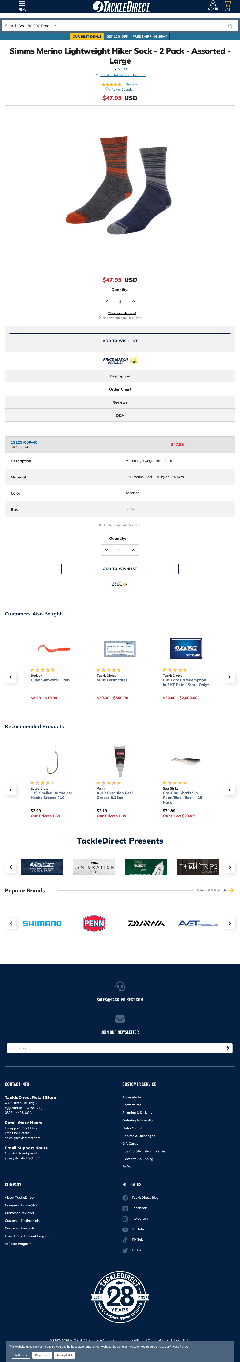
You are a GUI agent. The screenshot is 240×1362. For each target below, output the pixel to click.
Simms (123, 69)
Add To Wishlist (120, 340)
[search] (230, 26)
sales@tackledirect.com (22, 1138)
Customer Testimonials (22, 1220)
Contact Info (131, 1105)
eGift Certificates (112, 680)
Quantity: (120, 289)
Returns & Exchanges (138, 1136)
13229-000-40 (24, 442)
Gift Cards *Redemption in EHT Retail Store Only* (186, 682)
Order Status (132, 1128)
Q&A (120, 415)
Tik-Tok (137, 1239)
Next (229, 867)
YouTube (138, 1229)
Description (120, 376)
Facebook (139, 1208)
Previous (10, 867)
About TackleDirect (19, 1197)
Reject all (42, 1355)
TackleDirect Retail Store (30, 1097)
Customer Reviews (19, 1213)
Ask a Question (123, 89)
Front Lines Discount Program (27, 1236)
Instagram (140, 1218)
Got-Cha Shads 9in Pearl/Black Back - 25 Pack (182, 798)
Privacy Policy (181, 1340)
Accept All (64, 1355)
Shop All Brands (212, 890)
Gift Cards (130, 1143)
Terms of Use (158, 1340)
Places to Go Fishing (137, 1159)
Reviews (120, 402)
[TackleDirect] (121, 6)
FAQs (126, 1166)
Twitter (137, 1250)
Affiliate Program (18, 1244)
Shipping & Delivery (137, 1112)
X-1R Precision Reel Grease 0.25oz (115, 795)
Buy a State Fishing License (143, 1151)
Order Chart (120, 389)
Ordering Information (138, 1120)
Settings (20, 1355)
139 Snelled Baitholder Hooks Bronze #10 (51, 795)
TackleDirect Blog (145, 1197)
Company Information (21, 1205)
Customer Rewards (20, 1228)
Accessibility (131, 1097)
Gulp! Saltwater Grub (50, 680)
